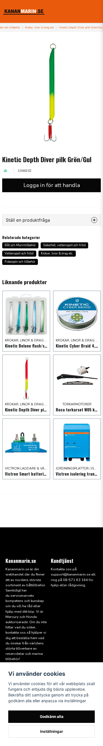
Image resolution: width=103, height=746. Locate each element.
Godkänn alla (51, 716)
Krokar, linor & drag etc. (39, 27)
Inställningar (51, 731)
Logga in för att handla (51, 185)
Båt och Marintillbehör (20, 245)
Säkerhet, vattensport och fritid (64, 245)
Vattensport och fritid (19, 253)
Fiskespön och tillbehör (20, 262)
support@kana (63, 574)
